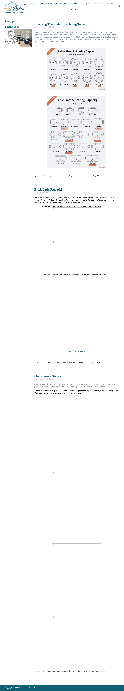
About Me (33, 3)
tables (104, 671)
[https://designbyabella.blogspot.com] (118, 688)
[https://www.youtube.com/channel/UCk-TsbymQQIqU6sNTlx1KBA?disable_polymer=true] (114, 688)
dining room (84, 176)
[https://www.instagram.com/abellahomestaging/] (107, 688)
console (86, 671)
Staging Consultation (72, 3)
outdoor (88, 362)
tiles (98, 362)
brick (75, 362)
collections (77, 671)
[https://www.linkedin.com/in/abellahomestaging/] (111, 688)
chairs (75, 176)
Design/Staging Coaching (103, 3)
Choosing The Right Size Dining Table (59, 24)
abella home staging (64, 176)
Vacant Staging (46, 3)
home (103, 176)
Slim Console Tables (47, 376)
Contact (71, 9)
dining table (95, 176)
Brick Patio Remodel (48, 189)
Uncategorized (50, 176)
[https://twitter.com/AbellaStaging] (104, 688)
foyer (92, 671)
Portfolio (87, 3)
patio (94, 362)
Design (58, 3)
